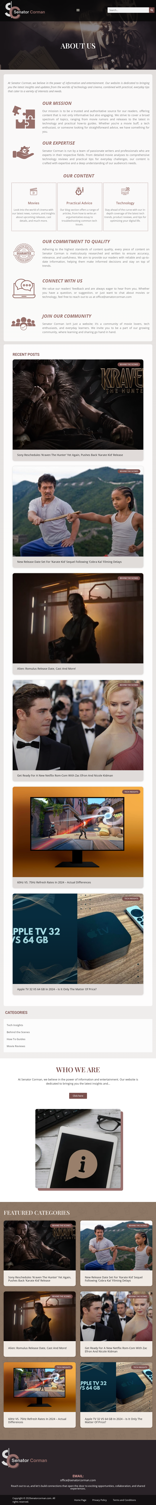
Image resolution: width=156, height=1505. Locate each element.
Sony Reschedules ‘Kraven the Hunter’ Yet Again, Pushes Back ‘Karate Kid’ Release (70, 455)
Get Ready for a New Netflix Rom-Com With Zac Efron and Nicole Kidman (65, 775)
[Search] (151, 10)
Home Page (80, 1499)
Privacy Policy (99, 1499)
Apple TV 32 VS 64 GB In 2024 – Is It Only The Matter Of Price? (57, 989)
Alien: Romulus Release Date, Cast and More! (46, 668)
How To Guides (16, 1039)
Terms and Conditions (124, 1499)
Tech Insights (15, 1025)
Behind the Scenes (18, 1032)
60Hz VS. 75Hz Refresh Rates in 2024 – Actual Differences (54, 882)
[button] (77, 10)
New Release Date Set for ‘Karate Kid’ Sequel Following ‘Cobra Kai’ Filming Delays (69, 562)
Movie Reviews (16, 1046)
